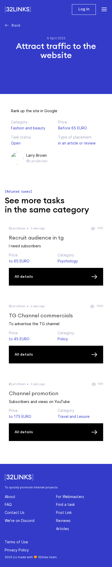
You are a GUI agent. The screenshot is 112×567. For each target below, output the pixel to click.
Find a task (65, 504)
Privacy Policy (17, 550)
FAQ (8, 504)
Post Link (64, 512)
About (10, 496)
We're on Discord (19, 520)
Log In (83, 9)
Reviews (63, 520)
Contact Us (14, 512)
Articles (62, 528)
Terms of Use (16, 542)
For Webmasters (70, 496)
